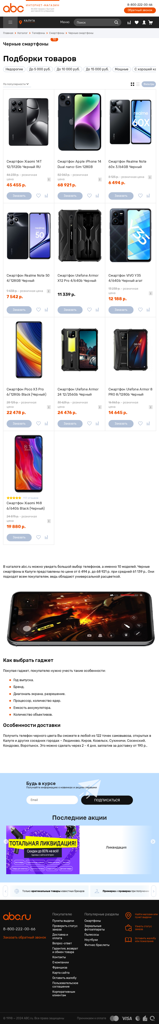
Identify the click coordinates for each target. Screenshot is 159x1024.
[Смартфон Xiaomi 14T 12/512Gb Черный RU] (29, 122)
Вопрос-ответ (62, 943)
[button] (6, 841)
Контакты (59, 957)
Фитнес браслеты (97, 945)
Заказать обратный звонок (24, 937)
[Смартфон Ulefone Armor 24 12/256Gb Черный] (80, 350)
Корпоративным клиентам (63, 993)
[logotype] (13, 8)
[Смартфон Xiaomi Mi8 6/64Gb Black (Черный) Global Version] (29, 463)
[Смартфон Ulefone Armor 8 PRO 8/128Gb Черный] (130, 350)
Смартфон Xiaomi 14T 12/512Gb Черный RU (24, 164)
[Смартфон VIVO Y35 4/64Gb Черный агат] (130, 235)
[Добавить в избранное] (38, 196)
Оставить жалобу (64, 978)
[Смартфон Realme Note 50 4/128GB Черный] (29, 235)
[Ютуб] (21, 957)
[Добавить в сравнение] (46, 196)
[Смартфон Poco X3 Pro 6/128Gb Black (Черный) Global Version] (29, 350)
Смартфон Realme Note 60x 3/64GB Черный (127, 164)
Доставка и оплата (60, 936)
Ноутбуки (91, 940)
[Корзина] (152, 22)
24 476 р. (67, 412)
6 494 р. (116, 182)
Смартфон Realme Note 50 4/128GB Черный (28, 278)
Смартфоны (92, 921)
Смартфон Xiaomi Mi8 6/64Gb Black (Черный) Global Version (26, 505)
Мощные (121, 69)
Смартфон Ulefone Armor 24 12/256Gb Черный (78, 392)
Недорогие (14, 69)
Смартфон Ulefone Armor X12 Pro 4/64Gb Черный (78, 278)
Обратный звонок (140, 10)
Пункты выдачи (63, 921)
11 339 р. (66, 294)
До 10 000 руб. (68, 69)
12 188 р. (117, 298)
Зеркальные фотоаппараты (94, 927)
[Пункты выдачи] (24, 24)
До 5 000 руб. (40, 69)
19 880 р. (16, 526)
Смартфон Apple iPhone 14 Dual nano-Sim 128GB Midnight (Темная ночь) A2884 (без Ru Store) (79, 164)
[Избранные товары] (137, 22)
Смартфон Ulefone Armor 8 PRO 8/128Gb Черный (130, 392)
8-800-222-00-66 (139, 5)
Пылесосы (91, 934)
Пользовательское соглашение (65, 984)
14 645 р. (117, 412)
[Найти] (116, 22)
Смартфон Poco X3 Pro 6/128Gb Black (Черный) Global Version (26, 392)
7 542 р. (15, 296)
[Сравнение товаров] (129, 22)
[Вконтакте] (6, 957)
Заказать (19, 196)
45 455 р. (16, 184)
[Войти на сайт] (144, 22)
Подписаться (107, 800)
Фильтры (148, 84)
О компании (60, 962)
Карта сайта (61, 973)
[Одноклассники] (14, 957)
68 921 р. (67, 184)
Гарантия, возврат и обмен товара (65, 950)
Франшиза (59, 967)
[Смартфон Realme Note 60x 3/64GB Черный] (130, 122)
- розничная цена (22, 177)
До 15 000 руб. (97, 69)
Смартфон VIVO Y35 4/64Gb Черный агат (125, 278)
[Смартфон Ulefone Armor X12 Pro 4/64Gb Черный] (80, 235)
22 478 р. (16, 412)
